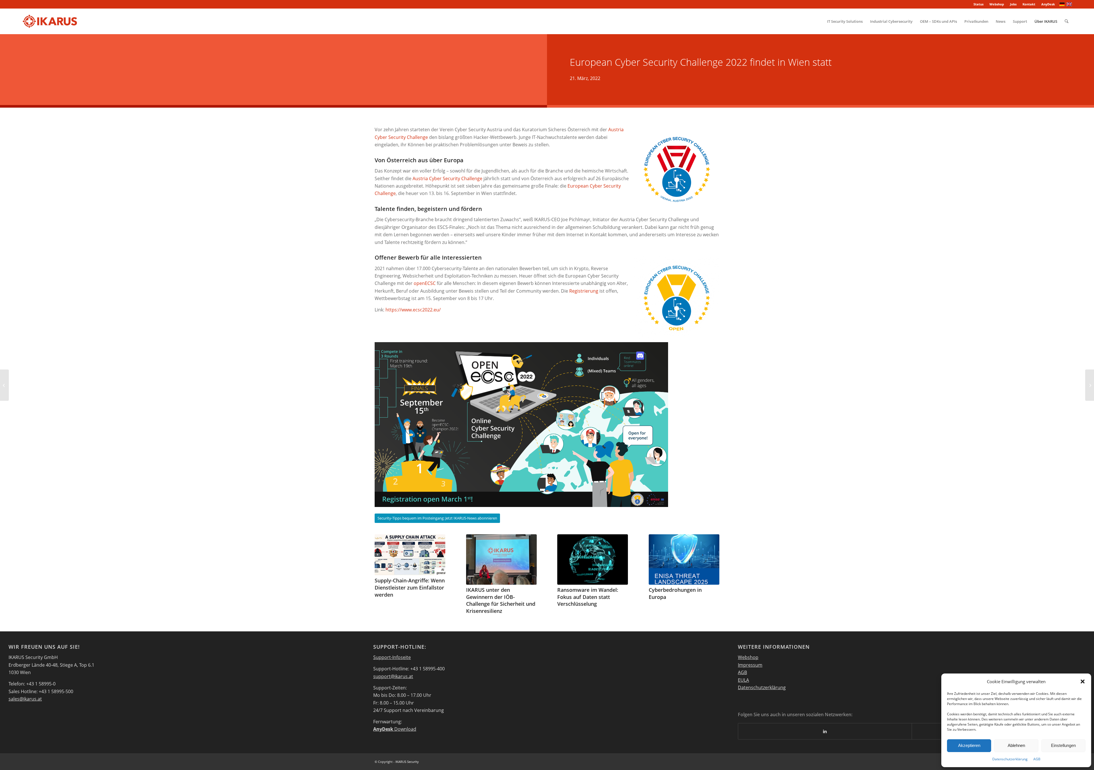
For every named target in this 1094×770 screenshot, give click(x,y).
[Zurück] (383, 565)
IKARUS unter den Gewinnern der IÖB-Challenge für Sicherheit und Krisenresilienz (500, 600)
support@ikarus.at (393, 676)
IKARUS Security (407, 761)
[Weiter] (710, 565)
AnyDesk (1048, 4)
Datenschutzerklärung (1010, 759)
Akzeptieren (969, 745)
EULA (743, 680)
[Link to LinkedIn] (825, 731)
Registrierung (583, 291)
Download (394, 729)
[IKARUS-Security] (49, 21)
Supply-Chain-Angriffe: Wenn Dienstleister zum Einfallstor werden (410, 587)
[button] (1082, 681)
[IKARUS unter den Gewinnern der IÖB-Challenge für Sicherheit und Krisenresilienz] (501, 559)
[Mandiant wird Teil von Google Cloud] (4, 385)
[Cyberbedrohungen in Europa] (684, 559)
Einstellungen (1063, 745)
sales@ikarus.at (25, 699)
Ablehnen (1016, 745)
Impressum (750, 665)
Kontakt (1028, 4)
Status (978, 4)
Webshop (996, 4)
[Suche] (1066, 21)
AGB (1036, 759)
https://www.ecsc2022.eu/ (413, 310)
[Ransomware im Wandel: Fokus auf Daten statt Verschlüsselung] (592, 559)
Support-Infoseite (392, 657)
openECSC (425, 283)
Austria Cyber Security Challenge (447, 178)
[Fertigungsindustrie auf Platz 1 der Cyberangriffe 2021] (1089, 385)
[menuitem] (979, 4)
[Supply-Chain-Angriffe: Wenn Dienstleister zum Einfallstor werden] (410, 554)
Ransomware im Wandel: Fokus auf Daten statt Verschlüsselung (587, 596)
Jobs (1013, 4)
